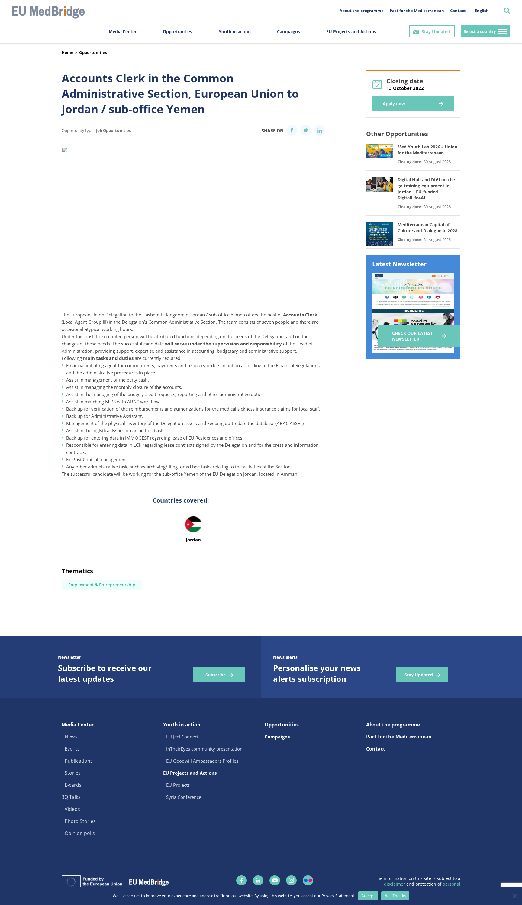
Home (67, 52)
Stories (73, 773)
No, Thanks (395, 895)
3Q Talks (71, 797)
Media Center (123, 31)
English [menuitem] (482, 10)
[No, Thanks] (514, 896)
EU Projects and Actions (351, 31)
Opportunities (177, 31)
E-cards (73, 785)
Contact (458, 10)
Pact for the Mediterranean (417, 10)
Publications (79, 760)
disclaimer (395, 884)
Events (72, 748)
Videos (72, 809)
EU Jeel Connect (182, 737)
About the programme (362, 10)
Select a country (480, 31)
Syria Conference (183, 797)
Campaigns (288, 31)
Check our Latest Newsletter (412, 336)
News (71, 736)
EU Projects (178, 785)
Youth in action (235, 31)
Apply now (394, 103)
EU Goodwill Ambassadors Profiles (202, 761)
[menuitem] (482, 10)
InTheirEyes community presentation (204, 749)
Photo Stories (80, 821)
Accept (368, 895)
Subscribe (215, 675)
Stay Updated (436, 31)
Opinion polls (80, 833)
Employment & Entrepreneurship (101, 585)
